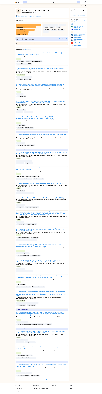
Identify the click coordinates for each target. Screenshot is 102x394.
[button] (47, 25)
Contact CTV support (56, 386)
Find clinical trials (18, 386)
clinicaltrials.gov (24, 45)
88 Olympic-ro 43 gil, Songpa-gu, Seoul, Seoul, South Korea (28, 16)
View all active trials (41, 379)
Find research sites (37, 386)
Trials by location (18, 388)
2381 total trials (28, 49)
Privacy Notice (73, 386)
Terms (71, 388)
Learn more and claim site (78, 15)
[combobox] (40, 2)
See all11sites (62, 38)
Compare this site (61, 43)
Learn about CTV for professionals (40, 388)
